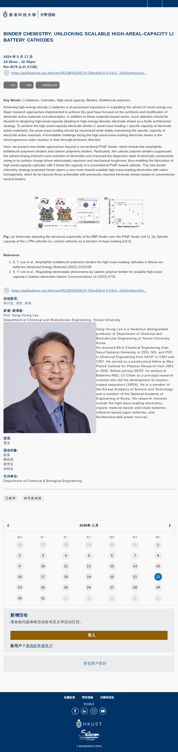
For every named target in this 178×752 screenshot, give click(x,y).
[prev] (8, 525)
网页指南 (87, 697)
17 (43, 577)
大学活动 (47, 15)
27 (43, 545)
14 (135, 566)
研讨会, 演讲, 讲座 (17, 303)
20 (112, 577)
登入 (91, 635)
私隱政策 (69, 697)
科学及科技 (33, 498)
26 (20, 545)
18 (66, 577)
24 (43, 587)
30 (112, 545)
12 (89, 566)
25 (66, 587)
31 (135, 545)
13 (112, 566)
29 (89, 545)
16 (20, 577)
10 (43, 566)
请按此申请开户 (39, 646)
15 (158, 566)
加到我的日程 (50, 85)
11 (66, 566)
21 (135, 577)
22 (158, 577)
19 (89, 577)
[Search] (171, 3)
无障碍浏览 (107, 697)
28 (66, 545)
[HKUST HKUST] (19, 14)
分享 (13, 85)
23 (20, 587)
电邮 (29, 85)
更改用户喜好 (94, 663)
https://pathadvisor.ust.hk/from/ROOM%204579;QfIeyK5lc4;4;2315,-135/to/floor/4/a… (79, 73)
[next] (169, 525)
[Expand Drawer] (155, 3)
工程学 (10, 498)
